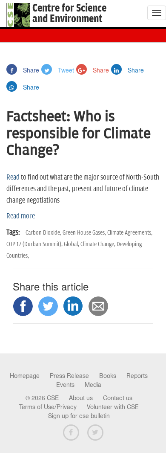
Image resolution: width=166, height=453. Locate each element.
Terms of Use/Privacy (48, 407)
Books (107, 375)
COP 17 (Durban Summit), (35, 244)
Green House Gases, (85, 232)
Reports (137, 375)
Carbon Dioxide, (44, 232)
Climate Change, (98, 244)
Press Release (69, 375)
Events (65, 384)
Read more (20, 216)
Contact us (117, 398)
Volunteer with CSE (113, 407)
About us (81, 398)
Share (30, 70)
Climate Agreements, (129, 232)
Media (93, 384)
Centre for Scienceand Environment (69, 13)
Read (13, 177)
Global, (72, 244)
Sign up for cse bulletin (79, 415)
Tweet (65, 70)
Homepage (25, 375)
